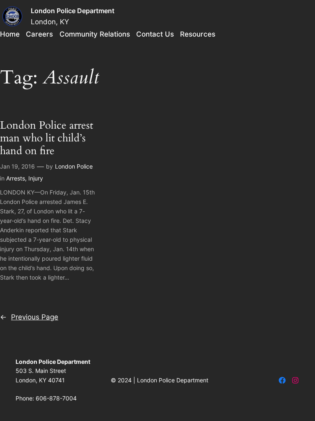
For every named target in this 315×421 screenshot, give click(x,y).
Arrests (15, 178)
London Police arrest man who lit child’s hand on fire (46, 138)
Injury (35, 178)
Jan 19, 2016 (17, 166)
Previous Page (29, 317)
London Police (74, 166)
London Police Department (72, 11)
